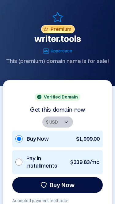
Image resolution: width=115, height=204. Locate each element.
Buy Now (62, 185)
